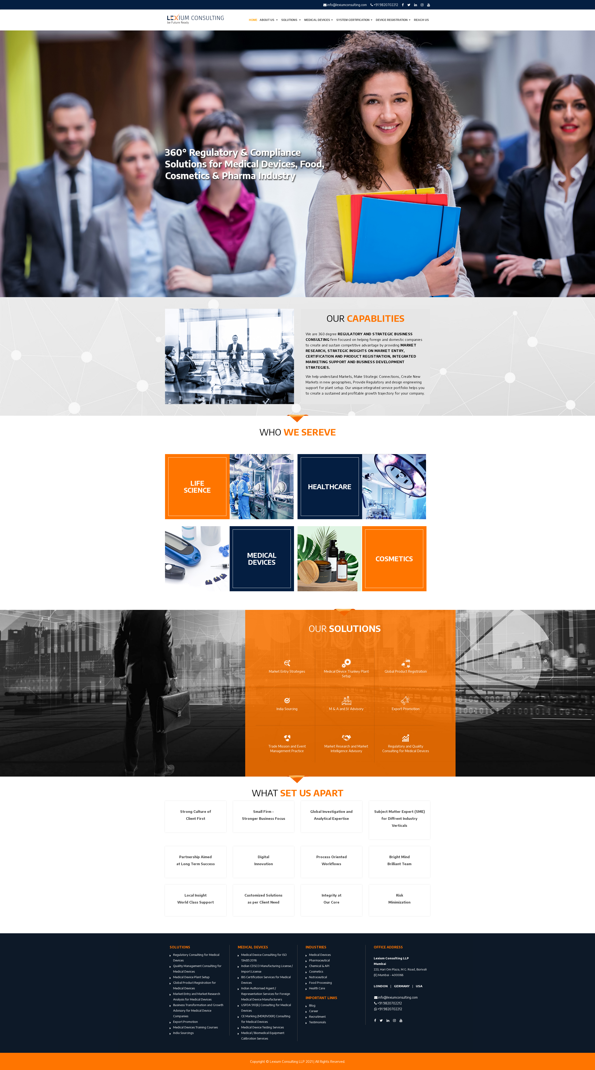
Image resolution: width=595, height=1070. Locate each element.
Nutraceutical (318, 977)
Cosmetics (316, 971)
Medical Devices (317, 20)
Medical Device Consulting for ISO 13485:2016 (264, 957)
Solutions (289, 20)
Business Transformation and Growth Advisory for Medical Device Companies (198, 1010)
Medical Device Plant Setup (191, 977)
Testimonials (317, 1022)
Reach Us (421, 20)
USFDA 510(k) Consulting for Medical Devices (266, 1007)
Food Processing (320, 982)
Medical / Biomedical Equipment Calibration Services (262, 1035)
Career (313, 1011)
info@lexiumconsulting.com (347, 5)
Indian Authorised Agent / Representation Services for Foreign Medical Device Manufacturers (265, 993)
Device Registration (392, 20)
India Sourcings (183, 1033)
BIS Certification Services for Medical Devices (266, 979)
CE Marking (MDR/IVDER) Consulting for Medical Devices (265, 1018)
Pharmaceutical (319, 960)
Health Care (317, 988)
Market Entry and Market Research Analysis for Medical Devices (196, 996)
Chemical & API (319, 966)
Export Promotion (185, 1021)
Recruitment (317, 1016)
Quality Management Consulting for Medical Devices (197, 968)
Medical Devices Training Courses (195, 1027)
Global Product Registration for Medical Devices (194, 985)
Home (253, 20)
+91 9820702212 (385, 5)
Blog (312, 1005)
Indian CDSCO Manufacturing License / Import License (267, 968)
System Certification (353, 20)
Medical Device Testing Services (262, 1027)
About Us (267, 20)
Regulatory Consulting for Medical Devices (196, 957)
